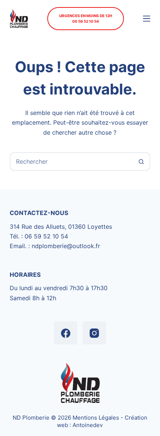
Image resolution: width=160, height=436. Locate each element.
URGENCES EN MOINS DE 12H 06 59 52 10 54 (85, 18)
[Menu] (146, 18)
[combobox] (71, 161)
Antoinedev (88, 425)
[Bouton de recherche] (141, 161)
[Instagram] (94, 333)
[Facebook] (65, 333)
